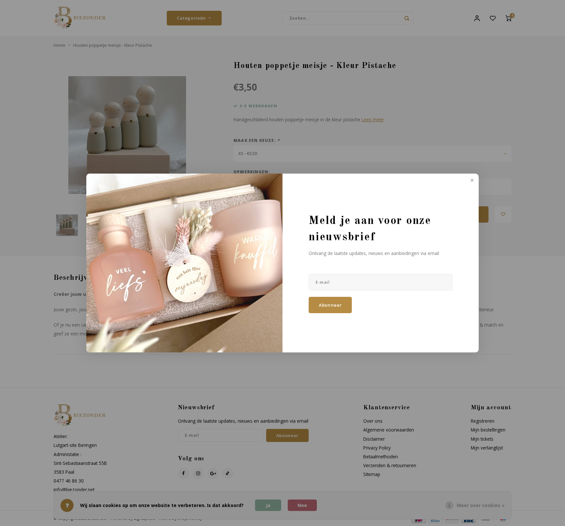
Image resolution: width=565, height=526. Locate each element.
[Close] (471, 181)
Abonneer (330, 305)
